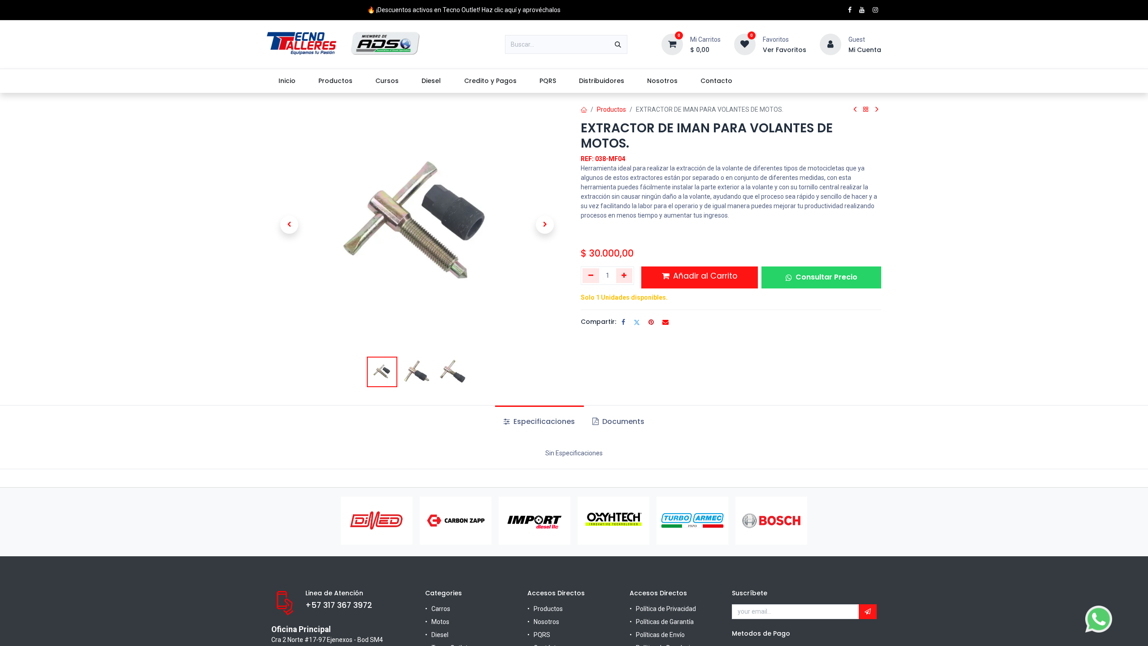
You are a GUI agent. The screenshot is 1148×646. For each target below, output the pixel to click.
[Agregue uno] (624, 275)
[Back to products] (866, 109)
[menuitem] (287, 81)
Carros (440, 608)
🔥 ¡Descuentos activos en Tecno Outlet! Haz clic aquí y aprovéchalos (464, 9)
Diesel (439, 634)
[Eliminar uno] (591, 275)
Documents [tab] (622, 421)
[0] (672, 44)
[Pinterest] (651, 322)
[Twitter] (637, 322)
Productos (611, 109)
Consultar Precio (826, 277)
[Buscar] (618, 44)
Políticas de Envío (660, 634)
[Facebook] (623, 322)
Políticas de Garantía (665, 621)
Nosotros (546, 621)
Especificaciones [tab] (543, 421)
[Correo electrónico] (665, 322)
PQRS (542, 634)
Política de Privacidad (666, 608)
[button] (289, 225)
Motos (440, 621)
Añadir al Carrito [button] (704, 276)
